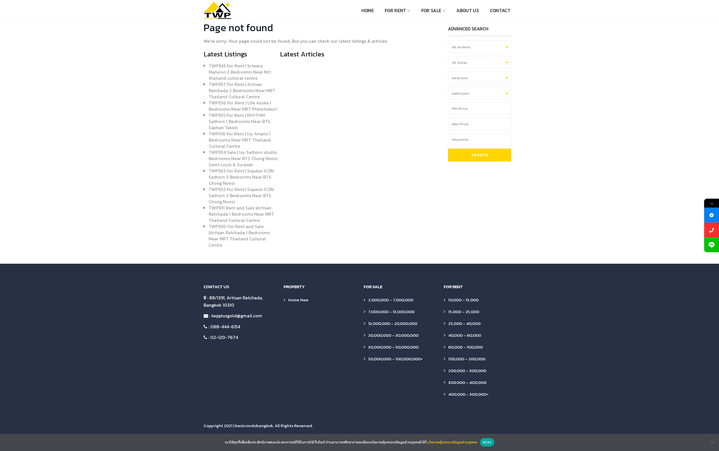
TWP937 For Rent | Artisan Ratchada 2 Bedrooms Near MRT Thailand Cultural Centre (242, 90)
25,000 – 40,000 (464, 323)
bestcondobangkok (254, 425)
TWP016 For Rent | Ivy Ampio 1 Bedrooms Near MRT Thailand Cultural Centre (240, 139)
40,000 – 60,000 (464, 335)
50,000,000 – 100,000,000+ (395, 359)
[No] (712, 442)
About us (467, 10)
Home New (298, 300)
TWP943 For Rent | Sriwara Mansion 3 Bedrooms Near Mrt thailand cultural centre (240, 71)
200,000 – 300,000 (467, 370)
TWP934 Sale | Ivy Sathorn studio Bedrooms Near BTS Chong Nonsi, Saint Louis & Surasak (243, 158)
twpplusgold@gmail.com (236, 315)
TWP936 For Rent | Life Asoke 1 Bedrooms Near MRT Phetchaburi (243, 105)
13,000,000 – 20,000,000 (392, 323)
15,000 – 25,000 (463, 311)
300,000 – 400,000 (467, 382)
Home (367, 10)
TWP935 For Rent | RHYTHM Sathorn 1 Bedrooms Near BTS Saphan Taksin (239, 121)
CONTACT (500, 10)
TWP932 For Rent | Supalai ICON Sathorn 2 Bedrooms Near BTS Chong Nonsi (241, 195)
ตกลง (487, 442)
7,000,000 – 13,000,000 (391, 311)
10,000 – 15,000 (463, 300)
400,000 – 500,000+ (468, 394)
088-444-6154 (225, 326)
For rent (395, 10)
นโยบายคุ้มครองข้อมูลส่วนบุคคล (452, 442)
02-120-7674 (224, 337)
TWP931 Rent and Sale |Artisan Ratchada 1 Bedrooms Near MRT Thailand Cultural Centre (241, 214)
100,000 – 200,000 (466, 359)
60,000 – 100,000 (465, 347)
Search (479, 155)
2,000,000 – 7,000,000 (390, 300)
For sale (431, 10)
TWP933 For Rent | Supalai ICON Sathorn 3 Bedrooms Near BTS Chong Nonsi (241, 176)
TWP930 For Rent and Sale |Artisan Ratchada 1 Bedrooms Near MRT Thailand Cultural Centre (239, 235)
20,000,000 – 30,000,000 (393, 335)
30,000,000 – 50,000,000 (393, 347)
